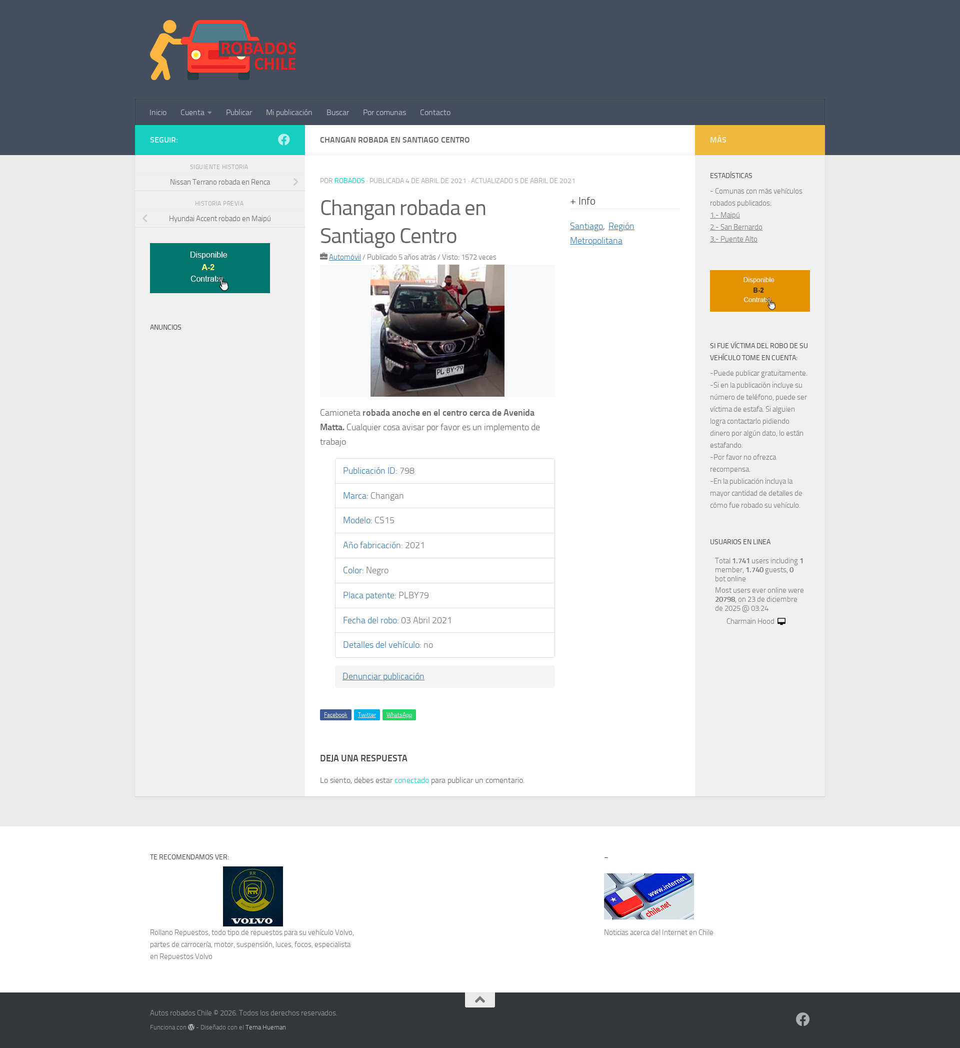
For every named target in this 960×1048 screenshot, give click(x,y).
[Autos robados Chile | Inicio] (223, 50)
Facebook (336, 714)
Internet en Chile (688, 932)
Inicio (158, 112)
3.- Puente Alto (734, 239)
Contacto (435, 112)
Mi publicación (289, 112)
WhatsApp (399, 714)
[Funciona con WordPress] (191, 1027)
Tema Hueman (266, 1027)
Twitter (367, 714)
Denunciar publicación (383, 676)
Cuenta (192, 112)
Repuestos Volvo (186, 956)
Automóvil (345, 257)
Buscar (337, 112)
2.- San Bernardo (736, 227)
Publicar (239, 112)
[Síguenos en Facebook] (284, 140)
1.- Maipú (725, 215)
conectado (411, 780)
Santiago (586, 226)
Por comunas (384, 112)
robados (349, 181)
